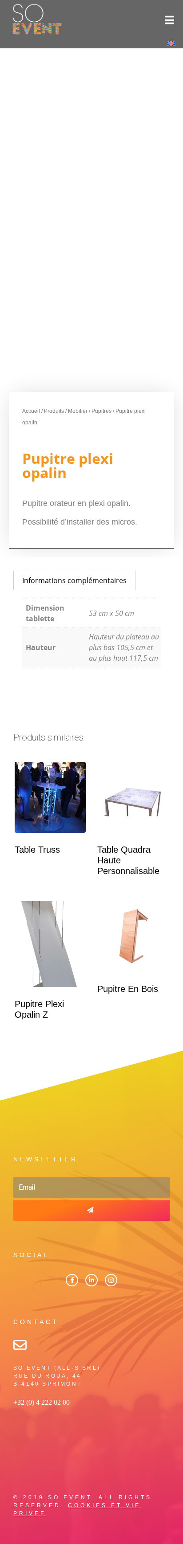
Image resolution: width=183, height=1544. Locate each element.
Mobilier (78, 411)
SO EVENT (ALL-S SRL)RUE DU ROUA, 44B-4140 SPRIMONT (56, 1376)
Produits (54, 411)
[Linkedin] (91, 1280)
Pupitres (101, 411)
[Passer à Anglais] (171, 43)
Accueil (31, 411)
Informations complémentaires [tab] (74, 580)
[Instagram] (111, 1280)
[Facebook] (72, 1280)
